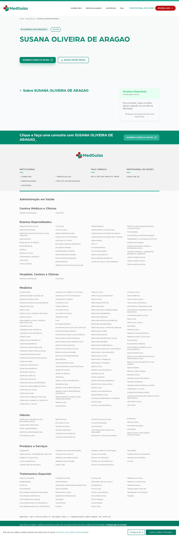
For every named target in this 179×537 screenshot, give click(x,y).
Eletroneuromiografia (66, 258)
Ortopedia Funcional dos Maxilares (102, 431)
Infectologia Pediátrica (102, 295)
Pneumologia (133, 329)
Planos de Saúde (98, 454)
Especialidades (94, 8)
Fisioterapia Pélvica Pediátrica (33, 503)
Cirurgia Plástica (27, 372)
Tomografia (132, 232)
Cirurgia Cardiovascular (31, 347)
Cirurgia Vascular (28, 379)
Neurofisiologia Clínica (102, 384)
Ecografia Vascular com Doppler (71, 327)
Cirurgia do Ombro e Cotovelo (69, 292)
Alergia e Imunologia (29, 299)
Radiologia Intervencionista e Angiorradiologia (140, 357)
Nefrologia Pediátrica (101, 370)
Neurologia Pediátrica (101, 391)
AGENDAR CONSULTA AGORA (36, 60)
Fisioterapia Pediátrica (30, 496)
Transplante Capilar (136, 489)
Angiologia (24, 310)
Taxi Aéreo (132, 450)
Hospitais (60, 213)
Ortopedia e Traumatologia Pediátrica (139, 311)
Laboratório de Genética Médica (105, 233)
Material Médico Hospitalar (103, 450)
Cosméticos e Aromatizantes (68, 450)
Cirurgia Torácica (28, 375)
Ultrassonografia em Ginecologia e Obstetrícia (143, 397)
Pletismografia (98, 247)
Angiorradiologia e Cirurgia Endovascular (32, 321)
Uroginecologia (134, 401)
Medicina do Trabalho (101, 359)
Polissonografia (99, 251)
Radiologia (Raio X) (99, 254)
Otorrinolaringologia (137, 315)
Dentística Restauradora (31, 432)
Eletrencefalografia (65, 251)
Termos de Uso (63, 177)
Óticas (130, 461)
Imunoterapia (97, 226)
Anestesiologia (26, 306)
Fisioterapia (25, 489)
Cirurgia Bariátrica (28, 344)
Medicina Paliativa (99, 334)
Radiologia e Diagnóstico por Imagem (140, 363)
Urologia (131, 405)
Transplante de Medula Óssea (140, 385)
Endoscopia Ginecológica (67, 349)
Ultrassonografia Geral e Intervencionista (139, 247)
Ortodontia (96, 426)
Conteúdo (111, 8)
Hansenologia (62, 384)
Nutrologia (96, 402)
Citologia (60, 226)
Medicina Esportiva (99, 303)
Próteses (131, 429)
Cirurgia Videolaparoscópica (33, 386)
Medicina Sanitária (99, 341)
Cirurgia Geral (26, 361)
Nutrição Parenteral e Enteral (105, 398)
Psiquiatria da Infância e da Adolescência (139, 348)
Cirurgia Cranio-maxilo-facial (33, 351)
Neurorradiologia (99, 395)
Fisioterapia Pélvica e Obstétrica (35, 506)
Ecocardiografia (63, 324)
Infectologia (97, 292)
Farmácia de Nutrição (65, 461)
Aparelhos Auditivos (29, 457)
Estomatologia (62, 423)
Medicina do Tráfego (100, 363)
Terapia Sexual (134, 485)
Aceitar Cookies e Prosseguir (160, 532)
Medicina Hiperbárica (100, 313)
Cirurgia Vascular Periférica (33, 382)
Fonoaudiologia (63, 478)
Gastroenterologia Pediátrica (69, 366)
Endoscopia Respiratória (67, 356)
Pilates (59, 506)
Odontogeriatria (63, 430)
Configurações (135, 532)
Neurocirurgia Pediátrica (102, 380)
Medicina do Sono (99, 356)
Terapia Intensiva (135, 382)
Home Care (60, 465)
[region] (89, 531)
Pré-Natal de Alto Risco (102, 481)
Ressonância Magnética (102, 258)
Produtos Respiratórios (102, 465)
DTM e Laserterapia (28, 428)
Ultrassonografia (135, 242)
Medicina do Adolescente (102, 352)
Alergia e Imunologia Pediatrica (34, 303)
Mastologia (96, 299)
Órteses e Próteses (136, 457)
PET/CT (94, 244)
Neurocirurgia (98, 377)
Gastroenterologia (65, 363)
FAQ (122, 8)
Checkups (24, 260)
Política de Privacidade (68, 181)
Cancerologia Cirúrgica (30, 329)
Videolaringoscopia (136, 264)
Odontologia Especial (66, 433)
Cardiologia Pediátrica (30, 340)
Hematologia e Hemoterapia (68, 387)
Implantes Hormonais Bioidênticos (71, 485)
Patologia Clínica (135, 322)
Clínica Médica (62, 306)
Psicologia (96, 489)
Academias (24, 450)
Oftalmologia (133, 292)
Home (22, 19)
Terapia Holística (135, 478)
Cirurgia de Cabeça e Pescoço (33, 397)
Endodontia (61, 419)
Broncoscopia (26, 253)
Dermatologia (62, 317)
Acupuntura (25, 292)
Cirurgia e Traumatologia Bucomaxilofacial (31, 420)
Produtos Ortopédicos (102, 461)
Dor (57, 320)
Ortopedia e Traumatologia (139, 306)
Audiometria (25, 239)
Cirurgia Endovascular (30, 354)
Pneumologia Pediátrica (138, 333)
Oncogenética (133, 295)
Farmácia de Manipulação (67, 457)
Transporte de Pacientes (138, 454)
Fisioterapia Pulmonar (30, 499)
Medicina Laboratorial (101, 324)
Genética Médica (63, 373)
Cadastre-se (133, 177)
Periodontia (132, 422)
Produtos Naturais (100, 457)
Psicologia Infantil (99, 492)
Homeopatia (61, 406)
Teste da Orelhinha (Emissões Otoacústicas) (140, 227)
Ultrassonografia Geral (138, 392)
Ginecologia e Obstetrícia (67, 380)
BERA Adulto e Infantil (29, 242)
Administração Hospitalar (31, 295)
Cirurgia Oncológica (29, 365)
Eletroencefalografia (66, 331)
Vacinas (130, 496)
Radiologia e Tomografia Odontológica (138, 434)
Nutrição (60, 499)
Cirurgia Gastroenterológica (33, 358)
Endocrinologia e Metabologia (69, 341)
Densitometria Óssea (65, 233)
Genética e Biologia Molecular (69, 265)
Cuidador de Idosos (64, 454)
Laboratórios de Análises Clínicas (106, 237)
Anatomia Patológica (29, 226)
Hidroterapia (61, 481)
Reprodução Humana (136, 371)
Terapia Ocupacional (136, 481)
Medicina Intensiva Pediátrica (104, 320)
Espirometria (62, 261)
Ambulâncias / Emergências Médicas (36, 454)
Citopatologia (62, 303)
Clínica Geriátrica (28, 461)
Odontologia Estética (65, 437)
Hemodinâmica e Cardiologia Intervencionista (68, 398)
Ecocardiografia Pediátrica (68, 244)
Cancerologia (26, 326)
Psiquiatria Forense (136, 344)
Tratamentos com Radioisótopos (142, 239)
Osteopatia (61, 503)
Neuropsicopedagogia (66, 496)
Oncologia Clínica (135, 299)
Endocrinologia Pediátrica (68, 338)
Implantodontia (63, 426)
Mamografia (96, 240)
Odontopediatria (99, 423)
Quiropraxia (96, 503)
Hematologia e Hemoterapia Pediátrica (68, 392)
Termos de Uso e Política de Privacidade (72, 532)
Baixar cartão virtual (75, 60)
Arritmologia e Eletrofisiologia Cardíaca (34, 234)
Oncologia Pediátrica (137, 303)
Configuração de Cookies (116, 525)
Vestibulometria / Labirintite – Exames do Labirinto (141, 253)
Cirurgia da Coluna (28, 390)
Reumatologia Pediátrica (138, 378)
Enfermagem (25, 481)
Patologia (131, 319)
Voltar (56, 29)
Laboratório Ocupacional (103, 230)
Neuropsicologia (63, 492)
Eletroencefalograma (66, 254)
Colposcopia (61, 230)
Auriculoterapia (27, 478)
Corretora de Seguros (30, 465)
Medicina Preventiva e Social (104, 338)
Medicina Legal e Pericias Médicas (106, 327)
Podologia (96, 478)
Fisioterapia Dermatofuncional (34, 492)
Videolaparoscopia (136, 261)
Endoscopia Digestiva (65, 345)
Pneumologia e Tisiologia (138, 336)
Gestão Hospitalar (28, 213)
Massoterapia (62, 489)
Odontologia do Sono (101, 419)
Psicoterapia (97, 499)
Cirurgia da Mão (27, 393)
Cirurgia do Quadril (64, 299)
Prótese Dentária (135, 426)
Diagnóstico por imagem (66, 237)
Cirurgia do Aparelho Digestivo (34, 400)
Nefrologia (96, 366)
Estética (23, 485)
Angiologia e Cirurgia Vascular (34, 313)
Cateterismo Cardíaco (29, 256)
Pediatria (131, 326)
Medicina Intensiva (99, 317)
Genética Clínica (63, 370)
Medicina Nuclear (99, 331)
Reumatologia (133, 375)
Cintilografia (26, 264)
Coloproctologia (64, 313)
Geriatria (60, 377)
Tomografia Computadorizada (140, 235)
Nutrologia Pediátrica (101, 405)
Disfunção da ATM (27, 435)
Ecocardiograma (63, 247)
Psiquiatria (132, 340)
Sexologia (95, 506)
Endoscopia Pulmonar (66, 352)
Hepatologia (61, 402)
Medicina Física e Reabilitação (104, 310)
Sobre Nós (76, 8)
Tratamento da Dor (136, 389)
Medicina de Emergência (102, 345)
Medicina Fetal (97, 306)
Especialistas (30, 19)
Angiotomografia (27, 230)
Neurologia (96, 387)
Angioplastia (25, 317)
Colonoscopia (62, 310)
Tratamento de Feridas (137, 492)
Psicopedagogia (98, 496)
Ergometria (61, 359)
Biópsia (23, 249)
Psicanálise (96, 485)
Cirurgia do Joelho (28, 404)
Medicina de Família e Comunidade (106, 349)
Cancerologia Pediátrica (31, 333)
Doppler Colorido (64, 240)
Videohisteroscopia (136, 257)
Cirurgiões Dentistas (29, 425)
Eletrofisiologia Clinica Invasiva (70, 334)
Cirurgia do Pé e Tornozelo (68, 295)
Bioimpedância (26, 246)
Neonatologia (97, 373)
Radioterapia (133, 367)
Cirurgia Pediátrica (28, 368)
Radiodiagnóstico (135, 353)
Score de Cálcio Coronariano (104, 261)
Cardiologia (25, 336)
